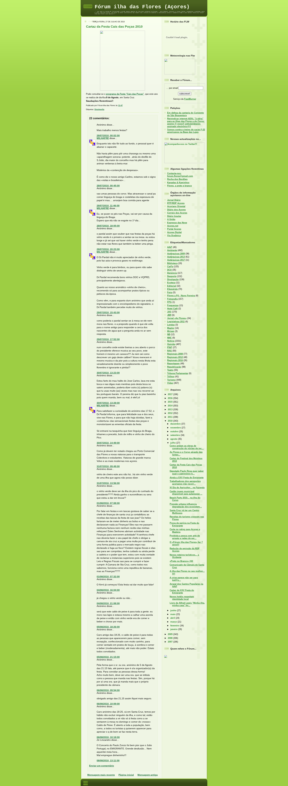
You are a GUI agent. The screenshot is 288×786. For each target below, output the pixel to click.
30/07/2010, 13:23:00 (108, 372)
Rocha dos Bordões (177, 179)
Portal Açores (174, 229)
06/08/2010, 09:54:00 (108, 690)
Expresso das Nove (177, 222)
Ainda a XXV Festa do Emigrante (187, 477)
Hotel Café (172, 308)
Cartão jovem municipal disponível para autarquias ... (186, 492)
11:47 (120, 105)
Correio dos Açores (177, 213)
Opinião (171, 344)
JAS (169, 312)
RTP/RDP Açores (175, 203)
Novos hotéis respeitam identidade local (182, 597)
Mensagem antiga (148, 775)
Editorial (171, 286)
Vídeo (170, 383)
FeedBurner (190, 99)
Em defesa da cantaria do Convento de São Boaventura (185, 114)
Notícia (170, 341)
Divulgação (99, 109)
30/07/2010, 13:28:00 (108, 403)
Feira (169, 292)
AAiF (169, 247)
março (174, 622)
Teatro (170, 370)
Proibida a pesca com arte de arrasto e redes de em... (185, 536)
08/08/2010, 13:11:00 (108, 760)
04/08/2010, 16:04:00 (108, 590)
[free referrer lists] (165, 657)
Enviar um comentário (101, 765)
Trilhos (170, 376)
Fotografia (172, 299)
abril (173, 618)
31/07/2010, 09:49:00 (108, 466)
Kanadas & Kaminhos (178, 182)
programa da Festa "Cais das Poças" (125, 94)
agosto (174, 439)
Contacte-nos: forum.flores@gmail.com (180, 174)
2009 (170, 634)
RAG (169, 350)
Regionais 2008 (175, 354)
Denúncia (172, 273)
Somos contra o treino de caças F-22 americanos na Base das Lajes (186, 130)
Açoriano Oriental (176, 206)
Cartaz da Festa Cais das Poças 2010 (114, 26)
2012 (170, 413)
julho (173, 443)
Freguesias (172, 305)
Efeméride (172, 289)
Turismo (171, 380)
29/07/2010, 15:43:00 (108, 312)
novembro (176, 427)
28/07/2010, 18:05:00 (108, 225)
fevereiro (175, 625)
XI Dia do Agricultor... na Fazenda (187, 487)
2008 (170, 638)
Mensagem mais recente (101, 775)
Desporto (171, 276)
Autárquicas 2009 (176, 253)
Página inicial (126, 775)
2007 (170, 641)
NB (168, 334)
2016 (170, 398)
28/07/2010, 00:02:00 (108, 135)
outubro (174, 431)
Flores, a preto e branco (179, 185)
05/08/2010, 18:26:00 (108, 627)
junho (173, 610)
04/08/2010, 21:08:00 (108, 603)
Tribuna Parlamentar (177, 373)
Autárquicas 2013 (176, 257)
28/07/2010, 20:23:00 (108, 249)
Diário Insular (174, 216)
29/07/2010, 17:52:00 (108, 339)
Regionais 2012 (175, 357)
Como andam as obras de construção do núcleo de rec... (187, 447)
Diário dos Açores (176, 209)
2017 (170, 394)
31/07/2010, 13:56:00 (108, 483)
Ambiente (172, 250)
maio (173, 614)
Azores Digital (174, 232)
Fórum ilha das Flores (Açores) (142, 7)
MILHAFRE (103, 138)
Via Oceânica (174, 235)
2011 (170, 417)
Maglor (170, 328)
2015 (170, 402)
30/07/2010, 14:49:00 (108, 443)
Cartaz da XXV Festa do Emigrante (182, 591)
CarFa (170, 266)
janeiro (174, 629)
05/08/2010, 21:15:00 (108, 657)
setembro (175, 435)
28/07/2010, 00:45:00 (108, 185)
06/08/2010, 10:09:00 (108, 703)
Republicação (174, 367)
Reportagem (173, 363)
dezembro (175, 424)
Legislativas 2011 (176, 321)
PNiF (169, 347)
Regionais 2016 (175, 360)
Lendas (171, 324)
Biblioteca (172, 263)
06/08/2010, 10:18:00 (108, 737)
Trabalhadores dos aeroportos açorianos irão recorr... (185, 482)
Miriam (170, 331)
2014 (170, 405)
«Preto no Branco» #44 (181, 561)
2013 (170, 409)
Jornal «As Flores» (176, 318)
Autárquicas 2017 (176, 260)
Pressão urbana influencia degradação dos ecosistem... (186, 505)
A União (171, 219)
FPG (169, 302)
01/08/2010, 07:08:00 (108, 503)
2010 (170, 421)
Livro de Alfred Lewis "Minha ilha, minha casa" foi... (187, 604)
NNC (169, 337)
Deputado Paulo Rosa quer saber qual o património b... (187, 472)
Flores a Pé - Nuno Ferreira (181, 295)
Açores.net (172, 226)
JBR (169, 315)
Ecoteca (171, 282)
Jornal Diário (173, 200)
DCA (169, 270)
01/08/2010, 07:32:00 (108, 576)
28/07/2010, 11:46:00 (108, 205)
